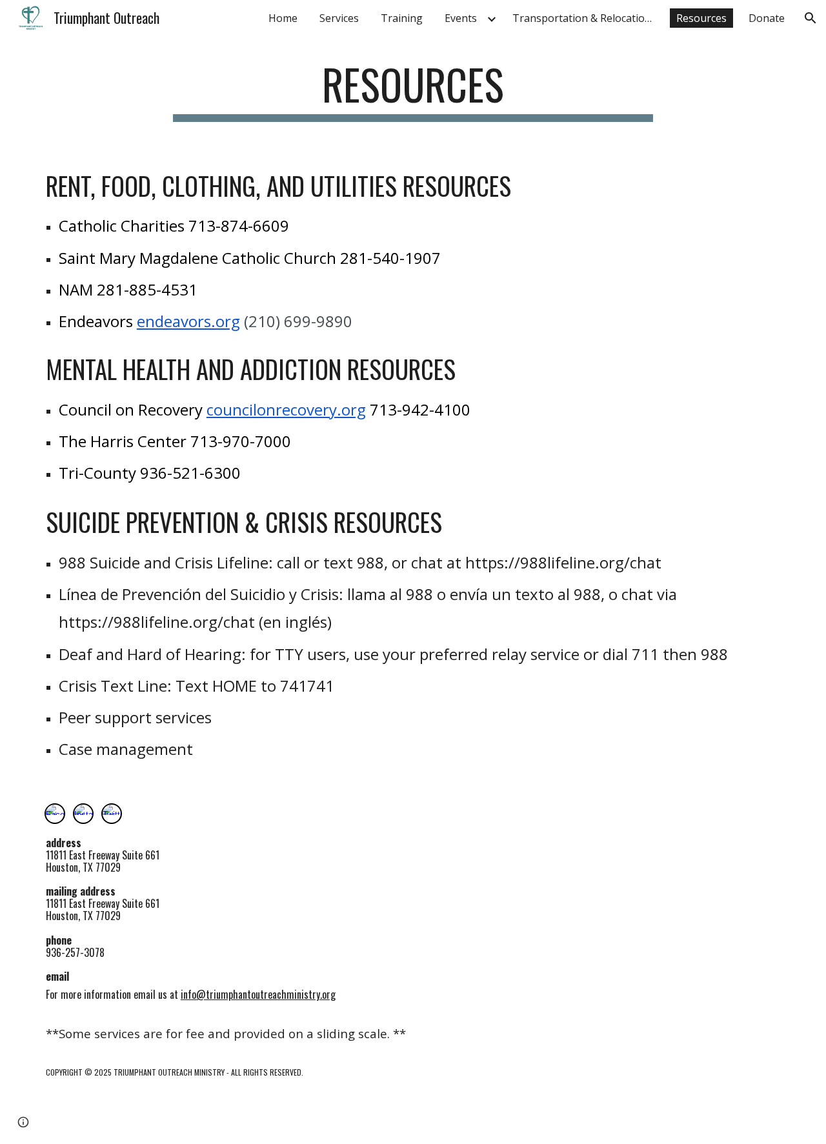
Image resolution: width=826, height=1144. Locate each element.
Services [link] (339, 18)
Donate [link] (767, 18)
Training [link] (402, 18)
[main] (413, 90)
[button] (810, 18)
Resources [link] (701, 18)
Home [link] (282, 18)
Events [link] (461, 18)
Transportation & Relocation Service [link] (586, 18)
